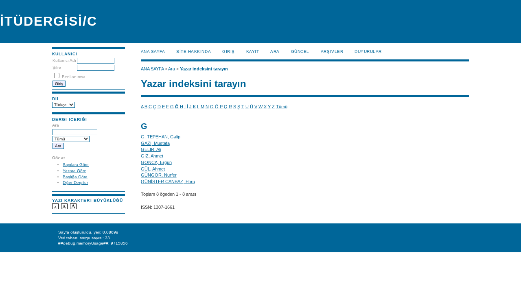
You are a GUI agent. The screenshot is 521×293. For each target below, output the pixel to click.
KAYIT (252, 51)
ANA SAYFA (153, 51)
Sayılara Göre (76, 164)
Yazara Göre (74, 170)
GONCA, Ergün (156, 162)
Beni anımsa (73, 76)
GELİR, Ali (151, 149)
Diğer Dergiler (75, 182)
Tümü (281, 106)
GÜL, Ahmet (153, 168)
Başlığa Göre (75, 177)
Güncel (300, 51)
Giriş (228, 51)
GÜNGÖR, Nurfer (159, 175)
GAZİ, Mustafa (155, 143)
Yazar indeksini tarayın (204, 68)
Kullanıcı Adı (64, 60)
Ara (275, 51)
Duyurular (368, 51)
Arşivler (332, 51)
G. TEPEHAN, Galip (160, 136)
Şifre (57, 67)
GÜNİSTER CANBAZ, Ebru (168, 181)
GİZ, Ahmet (152, 155)
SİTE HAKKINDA (193, 51)
